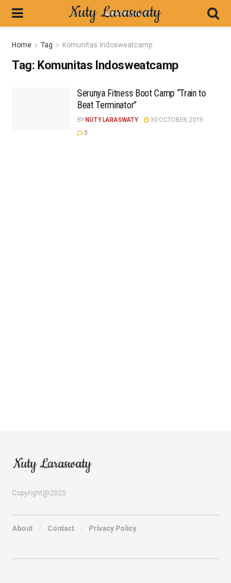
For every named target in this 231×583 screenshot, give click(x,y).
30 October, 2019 (176, 120)
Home (21, 45)
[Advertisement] (115, 276)
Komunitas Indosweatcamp (107, 45)
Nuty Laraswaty (111, 120)
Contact (60, 528)
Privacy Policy (112, 528)
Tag (47, 45)
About (22, 528)
